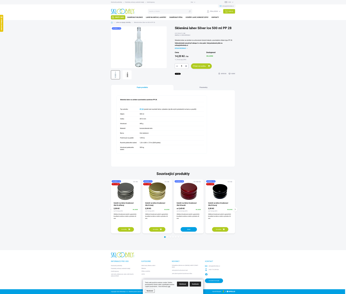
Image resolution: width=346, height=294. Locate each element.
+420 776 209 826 (214, 269)
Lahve (143, 274)
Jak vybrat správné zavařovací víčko (182, 273)
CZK (229, 2)
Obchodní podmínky (116, 2)
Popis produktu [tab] (142, 87)
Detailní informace (180, 48)
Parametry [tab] (203, 87)
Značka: (182, 35)
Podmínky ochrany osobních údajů (134, 2)
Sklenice (143, 268)
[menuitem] (118, 17)
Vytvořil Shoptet (216, 291)
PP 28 (141, 109)
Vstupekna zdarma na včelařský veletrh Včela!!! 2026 (185, 266)
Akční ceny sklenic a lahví (148, 265)
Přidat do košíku (199, 66)
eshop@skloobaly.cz (214, 266)
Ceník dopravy (151, 2)
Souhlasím (195, 284)
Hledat (190, 11)
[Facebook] (206, 274)
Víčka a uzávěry (145, 271)
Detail (188, 229)
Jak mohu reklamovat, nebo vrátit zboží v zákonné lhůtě (122, 275)
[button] (165, 237)
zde (169, 286)
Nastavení (150, 291)
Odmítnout (182, 284)
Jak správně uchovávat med (180, 270)
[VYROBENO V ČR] (189, 191)
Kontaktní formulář (214, 280)
